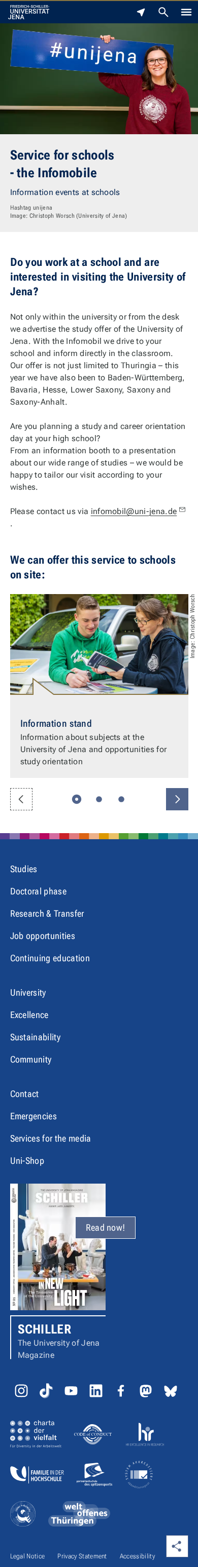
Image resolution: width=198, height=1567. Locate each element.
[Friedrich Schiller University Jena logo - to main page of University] (28, 12)
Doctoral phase (38, 891)
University (28, 992)
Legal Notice (27, 1556)
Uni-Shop (27, 1160)
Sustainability (35, 1037)
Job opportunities (42, 935)
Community (31, 1059)
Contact (24, 1093)
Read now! (105, 1227)
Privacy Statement (82, 1556)
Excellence (29, 1014)
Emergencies (33, 1116)
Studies (24, 869)
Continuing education (50, 958)
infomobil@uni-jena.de (134, 511)
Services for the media (50, 1138)
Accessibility (137, 1556)
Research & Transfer (47, 913)
